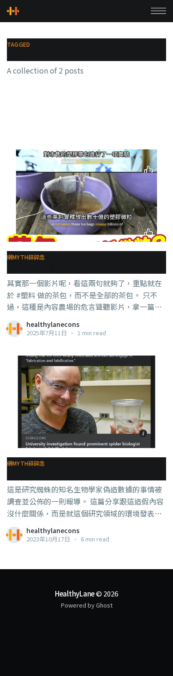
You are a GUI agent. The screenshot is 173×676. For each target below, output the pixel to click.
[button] (158, 10)
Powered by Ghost (87, 605)
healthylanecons (52, 324)
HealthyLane (75, 593)
